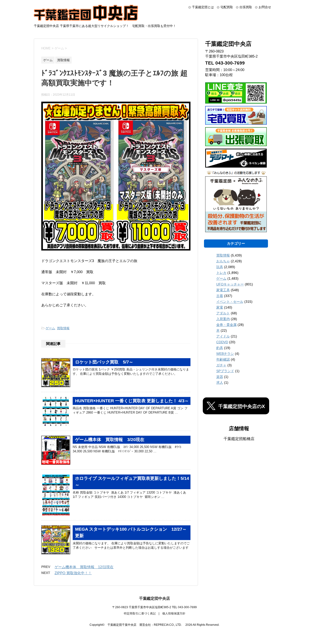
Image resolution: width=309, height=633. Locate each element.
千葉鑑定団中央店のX (241, 406)
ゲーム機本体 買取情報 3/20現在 (109, 439)
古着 (219, 296)
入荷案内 (223, 319)
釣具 (219, 348)
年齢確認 (223, 359)
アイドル (223, 336)
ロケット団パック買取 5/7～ (104, 362)
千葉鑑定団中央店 (154, 598)
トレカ (221, 273)
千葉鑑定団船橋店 (239, 439)
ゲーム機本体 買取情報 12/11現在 (84, 567)
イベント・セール (229, 301)
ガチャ (221, 365)
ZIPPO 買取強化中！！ (73, 573)
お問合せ (265, 7)
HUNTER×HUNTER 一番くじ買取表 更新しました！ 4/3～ (132, 400)
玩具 (219, 267)
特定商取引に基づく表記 (140, 613)
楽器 (219, 377)
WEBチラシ (225, 354)
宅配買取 (226, 7)
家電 (219, 307)
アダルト (223, 313)
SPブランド (225, 371)
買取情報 (63, 328)
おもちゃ (223, 261)
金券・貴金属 (226, 325)
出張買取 (245, 7)
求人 (219, 382)
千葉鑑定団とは (203, 7)
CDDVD (222, 342)
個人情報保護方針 (173, 613)
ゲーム (50, 328)
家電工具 (223, 290)
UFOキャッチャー (230, 284)
